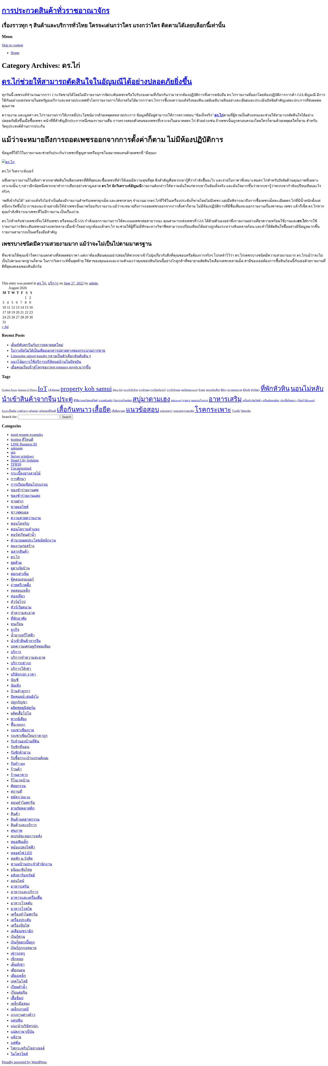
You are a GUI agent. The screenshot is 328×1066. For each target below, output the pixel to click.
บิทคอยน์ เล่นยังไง (25, 696)
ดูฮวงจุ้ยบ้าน (20, 568)
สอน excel (176, 400)
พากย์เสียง (19, 719)
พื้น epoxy (18, 724)
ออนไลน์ (17, 881)
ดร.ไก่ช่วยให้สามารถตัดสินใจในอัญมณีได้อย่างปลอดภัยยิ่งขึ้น (97, 81)
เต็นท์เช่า (18, 964)
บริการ (53, 283)
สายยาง (186, 400)
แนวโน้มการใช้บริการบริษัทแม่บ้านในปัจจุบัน (46, 362)
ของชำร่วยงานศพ (25, 490)
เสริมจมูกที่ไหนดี (47, 411)
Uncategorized (21, 468)
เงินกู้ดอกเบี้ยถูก (23, 942)
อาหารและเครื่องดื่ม (26, 897)
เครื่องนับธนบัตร (270, 400)
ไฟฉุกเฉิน (246, 411)
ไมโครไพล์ (19, 1054)
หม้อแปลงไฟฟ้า (23, 847)
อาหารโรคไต (21, 909)
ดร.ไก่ (41, 283)
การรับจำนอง (173, 390)
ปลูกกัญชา (19, 702)
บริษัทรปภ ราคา (23, 674)
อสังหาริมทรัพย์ (23, 875)
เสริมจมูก (33, 411)
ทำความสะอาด (23, 613)
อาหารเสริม (225, 399)
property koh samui (86, 388)
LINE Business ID (24, 444)
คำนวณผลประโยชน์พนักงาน (33, 540)
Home (15, 53)
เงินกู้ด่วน (18, 936)
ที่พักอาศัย (18, 618)
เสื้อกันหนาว (74, 409)
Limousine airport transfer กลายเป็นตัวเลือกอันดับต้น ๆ (51, 356)
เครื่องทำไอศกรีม (24, 914)
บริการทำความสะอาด (28, 657)
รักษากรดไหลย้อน (122, 400)
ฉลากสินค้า (20, 551)
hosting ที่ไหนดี (22, 439)
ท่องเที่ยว (18, 596)
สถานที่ (16, 791)
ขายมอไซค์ (20, 507)
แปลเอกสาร (166, 411)
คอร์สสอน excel (189, 390)
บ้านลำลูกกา (20, 691)
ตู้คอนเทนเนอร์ (22, 579)
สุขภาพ (16, 830)
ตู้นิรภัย (246, 390)
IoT (42, 388)
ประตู (65, 399)
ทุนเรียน (17, 624)
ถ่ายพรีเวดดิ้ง (21, 585)
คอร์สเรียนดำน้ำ (23, 535)
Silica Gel (117, 390)
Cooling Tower (9, 390)
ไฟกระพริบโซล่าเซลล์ (28, 1048)
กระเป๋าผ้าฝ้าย (130, 390)
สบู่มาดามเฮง (151, 399)
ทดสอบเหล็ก (20, 590)
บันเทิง (16, 685)
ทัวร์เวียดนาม (21, 607)
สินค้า (15, 814)
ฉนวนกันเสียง (213, 390)
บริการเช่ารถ (21, 663)
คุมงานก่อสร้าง (22, 546)
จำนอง (201, 390)
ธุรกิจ (15, 629)
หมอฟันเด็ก (19, 842)
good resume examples (27, 435)
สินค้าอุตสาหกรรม (25, 819)
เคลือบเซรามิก (22, 931)
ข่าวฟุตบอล (20, 512)
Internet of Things (27, 390)
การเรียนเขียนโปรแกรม (29, 484)
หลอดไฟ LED (21, 853)
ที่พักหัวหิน (275, 388)
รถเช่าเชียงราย (22, 730)
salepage (17, 448)
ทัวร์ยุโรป (18, 602)
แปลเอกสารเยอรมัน (183, 411)
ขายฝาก (17, 501)
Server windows (22, 456)
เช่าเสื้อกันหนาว (288, 400)
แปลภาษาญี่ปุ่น (22, 1031)
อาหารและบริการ (24, 892)
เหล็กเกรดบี (20, 1009)
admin (93, 283)
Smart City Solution (25, 460)
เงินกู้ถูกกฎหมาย (23, 948)
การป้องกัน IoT (158, 390)
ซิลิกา (223, 390)
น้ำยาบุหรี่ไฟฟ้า (23, 635)
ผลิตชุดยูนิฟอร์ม (23, 708)
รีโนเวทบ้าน (20, 780)
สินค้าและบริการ (24, 825)
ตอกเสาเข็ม (20, 574)
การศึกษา (18, 479)
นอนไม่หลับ (307, 388)
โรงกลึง (236, 411)
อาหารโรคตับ (21, 903)
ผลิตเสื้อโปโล (21, 713)
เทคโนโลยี (19, 981)
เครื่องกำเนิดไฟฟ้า (252, 400)
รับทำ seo (18, 763)
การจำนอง (144, 390)
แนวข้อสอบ (142, 409)
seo (13, 452)
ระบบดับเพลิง (105, 400)
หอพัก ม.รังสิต (22, 858)
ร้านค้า (16, 769)
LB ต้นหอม (54, 390)
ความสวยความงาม (26, 518)
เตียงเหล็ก (18, 976)
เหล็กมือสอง (20, 1003)
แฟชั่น (15, 1043)
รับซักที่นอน (20, 747)
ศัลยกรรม (18, 786)
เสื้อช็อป (17, 998)
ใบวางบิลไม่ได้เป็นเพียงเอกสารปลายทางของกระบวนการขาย (58, 350)
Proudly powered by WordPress (24, 1062)
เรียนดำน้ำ (19, 987)
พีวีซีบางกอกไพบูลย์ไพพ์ (86, 400)
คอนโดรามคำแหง (25, 529)
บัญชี (15, 680)
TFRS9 (16, 464)
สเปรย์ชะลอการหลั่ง (26, 836)
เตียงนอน (18, 970)
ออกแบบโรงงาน (199, 400)
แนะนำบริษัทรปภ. (25, 1026)
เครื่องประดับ (21, 920)
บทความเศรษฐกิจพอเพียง (30, 646)
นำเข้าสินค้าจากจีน (29, 399)
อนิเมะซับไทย (21, 870)
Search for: (9, 417)
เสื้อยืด (101, 409)
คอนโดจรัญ (20, 523)
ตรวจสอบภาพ (234, 390)
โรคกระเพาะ (213, 409)
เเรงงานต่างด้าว (23, 1015)
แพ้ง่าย (16, 1037)
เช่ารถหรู (18, 953)
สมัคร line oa (20, 797)
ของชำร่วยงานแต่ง (25, 495)
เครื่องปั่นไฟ (20, 925)
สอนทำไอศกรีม (23, 803)
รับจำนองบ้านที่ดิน (25, 741)
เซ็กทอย (17, 959)
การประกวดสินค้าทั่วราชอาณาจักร (56, 10)
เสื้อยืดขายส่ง (118, 411)
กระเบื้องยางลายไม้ (26, 473)
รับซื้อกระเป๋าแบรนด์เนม (29, 758)
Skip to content (12, 45)
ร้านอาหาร (19, 775)
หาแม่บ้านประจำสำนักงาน (31, 864)
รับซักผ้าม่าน (21, 752)
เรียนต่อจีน (19, 992)
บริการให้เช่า (21, 669)
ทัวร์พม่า (255, 390)
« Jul (5, 327)
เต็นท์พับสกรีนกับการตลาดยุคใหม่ (37, 345)
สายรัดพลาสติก (23, 808)
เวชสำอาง (22, 411)
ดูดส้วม (16, 562)
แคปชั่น (17, 1020)
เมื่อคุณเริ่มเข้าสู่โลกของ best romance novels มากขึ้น (51, 367)
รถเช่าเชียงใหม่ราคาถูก (29, 736)
